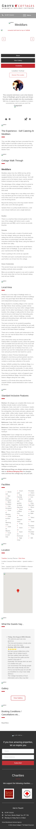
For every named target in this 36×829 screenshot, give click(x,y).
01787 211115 (9, 15)
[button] (4, 39)
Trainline (4, 558)
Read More (5, 723)
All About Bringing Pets (15, 471)
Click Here (21, 558)
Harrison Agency (17, 822)
